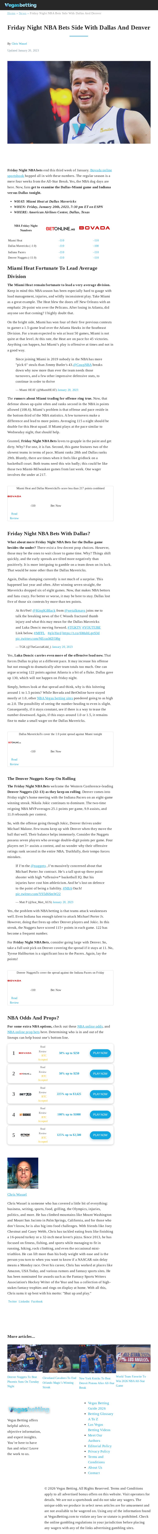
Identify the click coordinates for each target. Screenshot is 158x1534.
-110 (61, 240)
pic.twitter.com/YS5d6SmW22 (38, 894)
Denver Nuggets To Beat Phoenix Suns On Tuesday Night (23, 1381)
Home (11, 13)
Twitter (12, 1301)
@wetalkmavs (74, 610)
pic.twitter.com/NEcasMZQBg (38, 639)
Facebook (36, 1301)
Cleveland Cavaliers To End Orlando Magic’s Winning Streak (59, 1382)
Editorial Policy (100, 1446)
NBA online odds (90, 1026)
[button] (60, 503)
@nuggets (38, 866)
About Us (95, 1468)
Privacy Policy (99, 1451)
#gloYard (55, 633)
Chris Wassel (19, 43)
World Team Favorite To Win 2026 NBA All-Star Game (131, 1381)
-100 (96, 245)
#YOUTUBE (91, 627)
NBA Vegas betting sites (55, 698)
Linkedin (24, 1301)
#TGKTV (74, 627)
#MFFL (39, 633)
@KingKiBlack (44, 610)
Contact (94, 1473)
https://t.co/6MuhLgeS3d (81, 633)
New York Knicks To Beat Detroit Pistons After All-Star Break (97, 1383)
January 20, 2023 (68, 390)
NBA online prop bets (23, 1032)
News (22, 13)
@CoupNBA (82, 365)
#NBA (67, 888)
